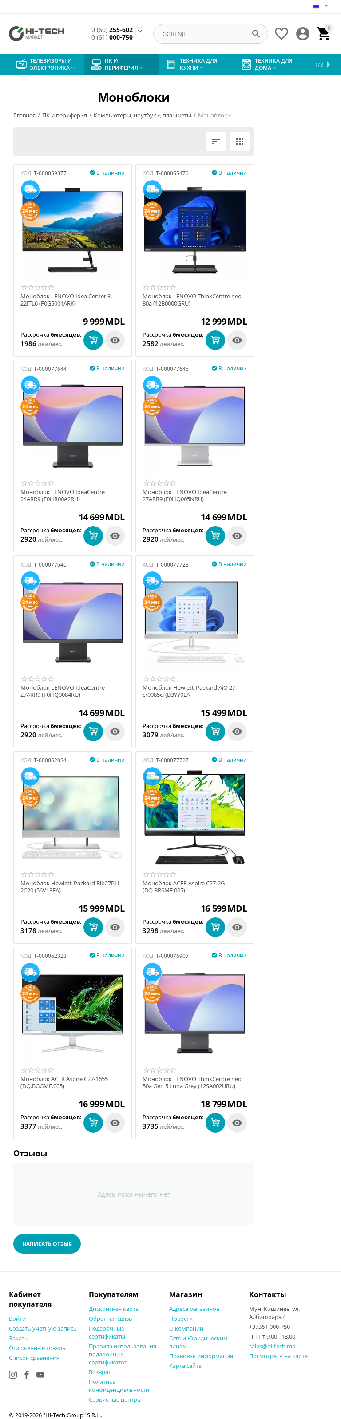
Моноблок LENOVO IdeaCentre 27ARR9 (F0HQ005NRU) (185, 495)
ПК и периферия (64, 115)
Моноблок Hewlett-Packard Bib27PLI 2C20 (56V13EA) (69, 887)
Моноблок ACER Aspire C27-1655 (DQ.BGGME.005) (64, 1082)
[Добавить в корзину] (93, 340)
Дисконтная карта (114, 1309)
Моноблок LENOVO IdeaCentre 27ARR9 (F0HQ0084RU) (62, 691)
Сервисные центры (115, 1399)
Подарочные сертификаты (107, 1332)
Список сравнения (34, 1358)
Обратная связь (110, 1318)
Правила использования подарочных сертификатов (122, 1354)
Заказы (19, 1338)
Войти (17, 1318)
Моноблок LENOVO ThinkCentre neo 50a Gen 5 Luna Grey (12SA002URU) (192, 1082)
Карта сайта (185, 1366)
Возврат (100, 1372)
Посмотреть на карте (278, 1356)
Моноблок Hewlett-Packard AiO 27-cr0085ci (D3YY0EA (190, 691)
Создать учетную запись (43, 1328)
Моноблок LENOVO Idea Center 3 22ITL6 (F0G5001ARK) (65, 300)
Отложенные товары (38, 1348)
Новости (181, 1318)
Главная (24, 115)
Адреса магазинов (194, 1309)
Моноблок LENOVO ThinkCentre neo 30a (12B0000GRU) (192, 300)
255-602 (112, 30)
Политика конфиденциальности (119, 1386)
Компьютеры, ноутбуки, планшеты (142, 115)
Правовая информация (201, 1356)
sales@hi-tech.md (272, 1346)
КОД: (26, 173)
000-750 (112, 37)
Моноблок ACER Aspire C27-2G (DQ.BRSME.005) (184, 887)
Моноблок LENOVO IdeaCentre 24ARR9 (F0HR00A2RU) (62, 495)
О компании (186, 1328)
